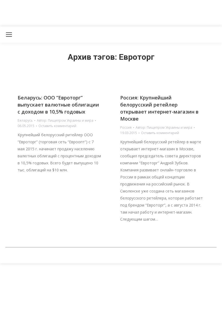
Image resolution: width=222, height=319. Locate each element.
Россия (126, 127)
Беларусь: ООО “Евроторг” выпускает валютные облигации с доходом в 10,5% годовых (58, 104)
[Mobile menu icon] (8, 34)
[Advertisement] (98, 12)
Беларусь (25, 120)
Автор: (65, 120)
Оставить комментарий (57, 126)
